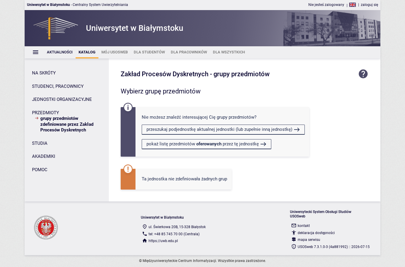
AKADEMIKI (43, 156)
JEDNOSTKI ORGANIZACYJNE (62, 99)
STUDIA (39, 143)
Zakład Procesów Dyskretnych (164, 74)
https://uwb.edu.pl (163, 241)
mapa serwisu (309, 240)
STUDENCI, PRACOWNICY (58, 86)
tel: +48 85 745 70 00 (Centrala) (174, 234)
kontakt (304, 226)
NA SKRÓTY (44, 73)
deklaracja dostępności (316, 233)
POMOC (39, 169)
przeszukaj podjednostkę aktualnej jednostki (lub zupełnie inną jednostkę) (219, 129)
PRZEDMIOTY (45, 112)
